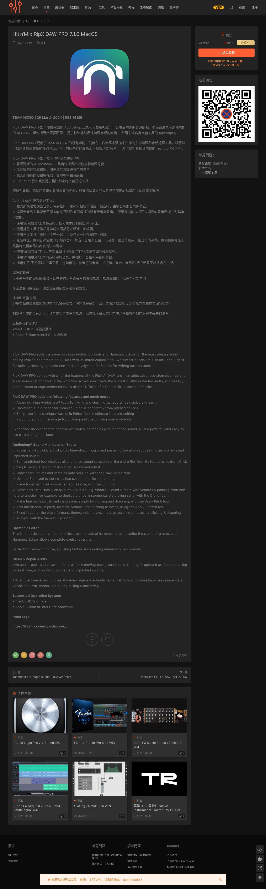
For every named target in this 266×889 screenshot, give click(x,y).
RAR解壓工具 (207, 173)
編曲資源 (15, 7)
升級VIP (245, 42)
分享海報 (181, 655)
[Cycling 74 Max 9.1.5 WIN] (100, 779)
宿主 (46, 7)
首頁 (35, 7)
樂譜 (161, 7)
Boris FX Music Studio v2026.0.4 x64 (157, 745)
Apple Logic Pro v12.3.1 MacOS (37, 743)
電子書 (174, 7)
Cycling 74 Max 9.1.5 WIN (92, 806)
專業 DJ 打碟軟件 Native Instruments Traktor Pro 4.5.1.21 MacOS (157, 808)
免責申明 (13, 861)
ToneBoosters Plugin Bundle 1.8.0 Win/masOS (43, 676)
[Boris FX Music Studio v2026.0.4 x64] (159, 715)
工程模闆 (146, 7)
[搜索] (231, 7)
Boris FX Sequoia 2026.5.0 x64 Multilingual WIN (37, 808)
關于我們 (13, 855)
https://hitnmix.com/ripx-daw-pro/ (39, 626)
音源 (88, 7)
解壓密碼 (204, 168)
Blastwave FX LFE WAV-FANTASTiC (163, 676)
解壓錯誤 (204, 163)
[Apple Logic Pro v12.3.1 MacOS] (40, 715)
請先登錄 (228, 53)
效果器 (74, 7)
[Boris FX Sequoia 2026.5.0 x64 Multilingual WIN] (40, 779)
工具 (102, 7)
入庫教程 (172, 855)
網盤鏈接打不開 (101, 855)
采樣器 (59, 7)
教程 (131, 7)
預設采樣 (116, 7)
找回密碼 (97, 863)
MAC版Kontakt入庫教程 (181, 867)
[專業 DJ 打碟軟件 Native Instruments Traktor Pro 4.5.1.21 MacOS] (159, 779)
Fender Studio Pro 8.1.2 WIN (94, 743)
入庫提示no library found (181, 861)
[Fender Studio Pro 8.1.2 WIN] (100, 715)
